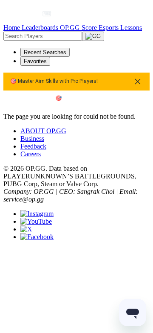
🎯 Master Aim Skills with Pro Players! (54, 81)
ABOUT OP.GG (43, 130)
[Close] (138, 81)
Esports (109, 27)
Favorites (35, 61)
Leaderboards (41, 27)
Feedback (33, 146)
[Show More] (50, 13)
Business (32, 138)
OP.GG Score (79, 27)
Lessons (131, 27)
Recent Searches (45, 52)
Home (12, 27)
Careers (30, 154)
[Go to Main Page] (24, 13)
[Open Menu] (134, 13)
